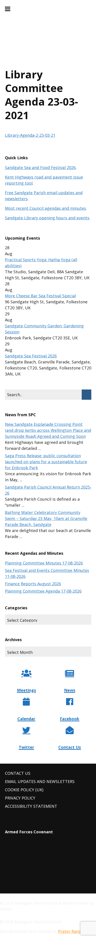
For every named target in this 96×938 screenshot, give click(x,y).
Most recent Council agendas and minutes (45, 208)
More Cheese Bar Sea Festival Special (40, 295)
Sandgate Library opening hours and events (47, 217)
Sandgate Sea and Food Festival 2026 (40, 167)
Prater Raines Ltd (75, 931)
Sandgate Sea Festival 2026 (31, 356)
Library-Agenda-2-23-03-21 (30, 135)
